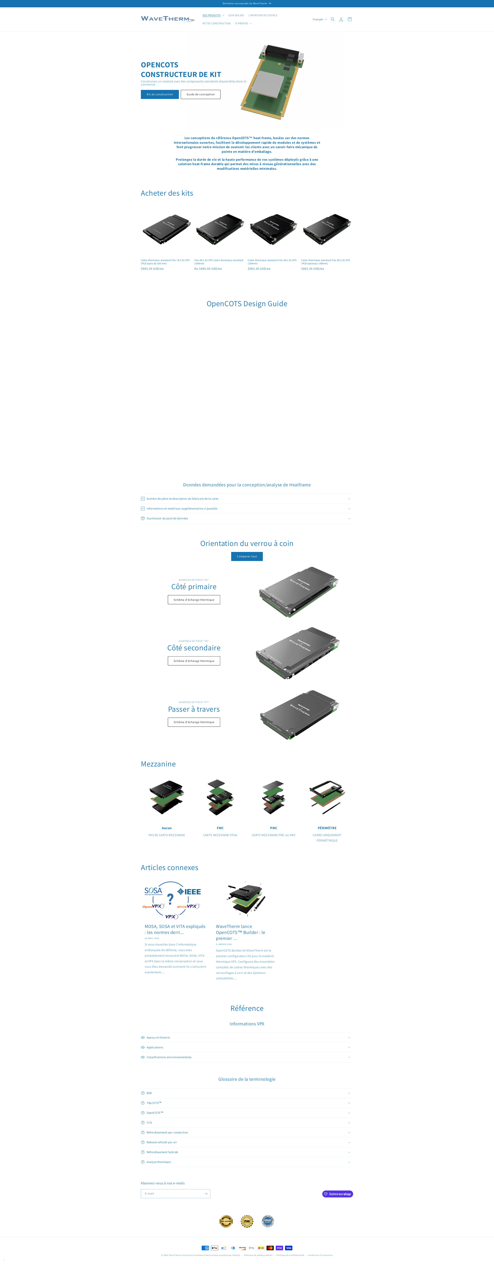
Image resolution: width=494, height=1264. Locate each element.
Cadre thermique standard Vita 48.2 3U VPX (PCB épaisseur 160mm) (325, 262)
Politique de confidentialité (290, 1255)
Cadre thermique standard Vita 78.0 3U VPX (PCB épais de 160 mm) (165, 262)
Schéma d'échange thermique (194, 600)
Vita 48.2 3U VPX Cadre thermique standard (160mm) (218, 262)
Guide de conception (201, 94)
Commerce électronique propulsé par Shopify (217, 1255)
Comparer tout (247, 556)
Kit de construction (160, 94)
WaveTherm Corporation (181, 1255)
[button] (213, 15)
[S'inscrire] (206, 1193)
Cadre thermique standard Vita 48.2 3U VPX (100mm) (272, 262)
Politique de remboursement (258, 1255)
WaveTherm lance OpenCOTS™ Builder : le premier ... (240, 932)
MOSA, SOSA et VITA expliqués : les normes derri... (175, 929)
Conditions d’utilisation (320, 1255)
